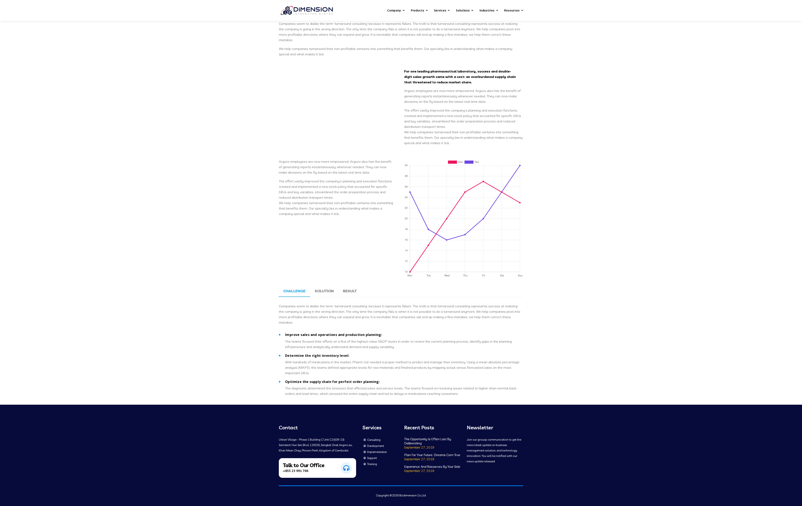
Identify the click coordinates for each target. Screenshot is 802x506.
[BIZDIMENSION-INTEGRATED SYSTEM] (307, 10)
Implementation (377, 452)
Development (375, 446)
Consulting (374, 440)
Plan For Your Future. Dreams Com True (432, 455)
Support (372, 458)
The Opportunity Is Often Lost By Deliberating (427, 441)
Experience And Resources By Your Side (432, 466)
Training (372, 464)
